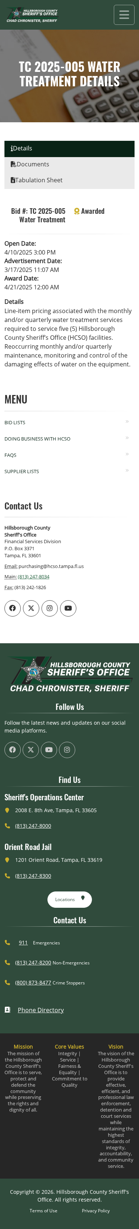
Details (14, 302)
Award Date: (21, 278)
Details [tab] (22, 148)
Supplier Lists (21, 471)
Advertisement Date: (33, 261)
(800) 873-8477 (33, 982)
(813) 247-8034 (33, 576)
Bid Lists (14, 422)
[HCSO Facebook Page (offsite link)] (12, 608)
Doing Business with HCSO (37, 438)
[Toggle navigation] (124, 15)
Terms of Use (43, 1211)
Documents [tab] (33, 164)
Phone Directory (41, 1010)
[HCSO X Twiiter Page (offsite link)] (31, 608)
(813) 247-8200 (33, 962)
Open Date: (20, 243)
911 (23, 942)
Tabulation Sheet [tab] (39, 180)
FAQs (10, 455)
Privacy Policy (96, 1211)
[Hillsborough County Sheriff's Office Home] (69, 674)
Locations (65, 899)
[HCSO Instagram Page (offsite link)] (50, 608)
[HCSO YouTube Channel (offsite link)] (68, 608)
